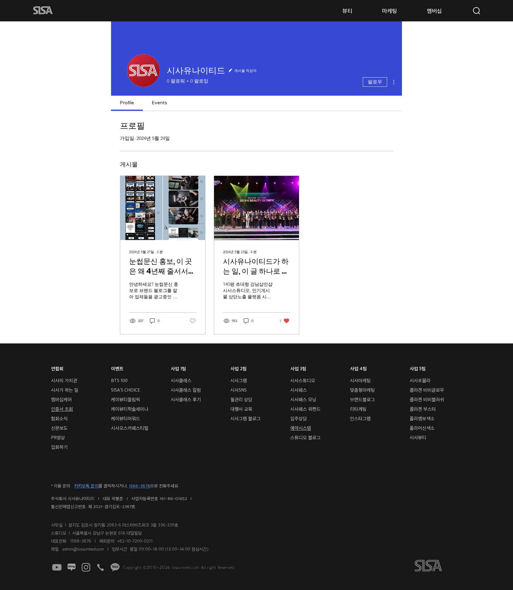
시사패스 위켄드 (305, 409)
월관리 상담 (241, 399)
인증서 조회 (62, 409)
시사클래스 (181, 380)
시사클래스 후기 (186, 399)
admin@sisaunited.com (83, 549)
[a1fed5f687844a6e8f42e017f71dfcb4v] (100, 567)
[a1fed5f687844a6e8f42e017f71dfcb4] (115, 567)
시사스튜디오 (302, 380)
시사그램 (238, 380)
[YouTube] (57, 567)
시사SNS (238, 390)
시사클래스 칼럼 (186, 390)
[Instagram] (86, 567)
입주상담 (298, 418)
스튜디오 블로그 (305, 437)
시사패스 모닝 (303, 399)
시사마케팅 (360, 380)
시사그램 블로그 (245, 418)
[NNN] (71, 567)
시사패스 (298, 390)
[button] (348, 11)
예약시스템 (300, 428)
